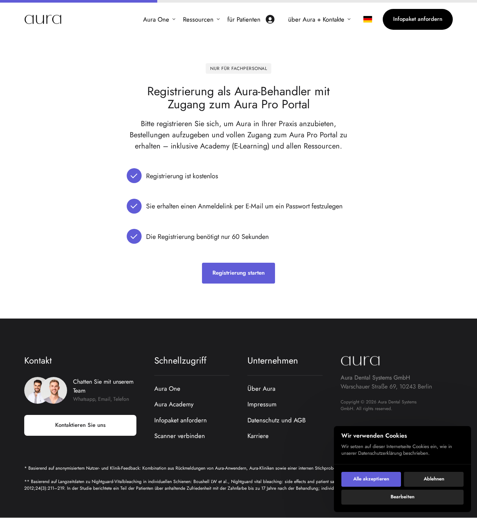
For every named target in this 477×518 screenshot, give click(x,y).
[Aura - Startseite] (42, 19)
